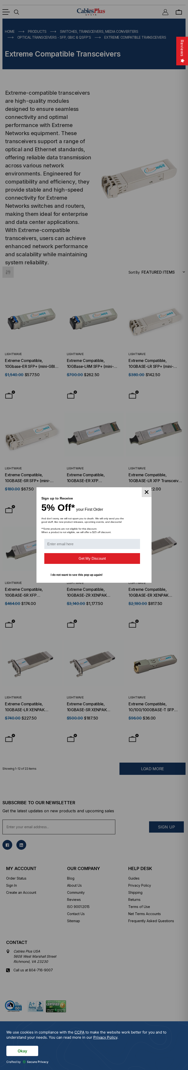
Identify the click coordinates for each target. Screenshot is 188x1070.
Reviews (182, 48)
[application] (94, 1045)
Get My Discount (92, 558)
